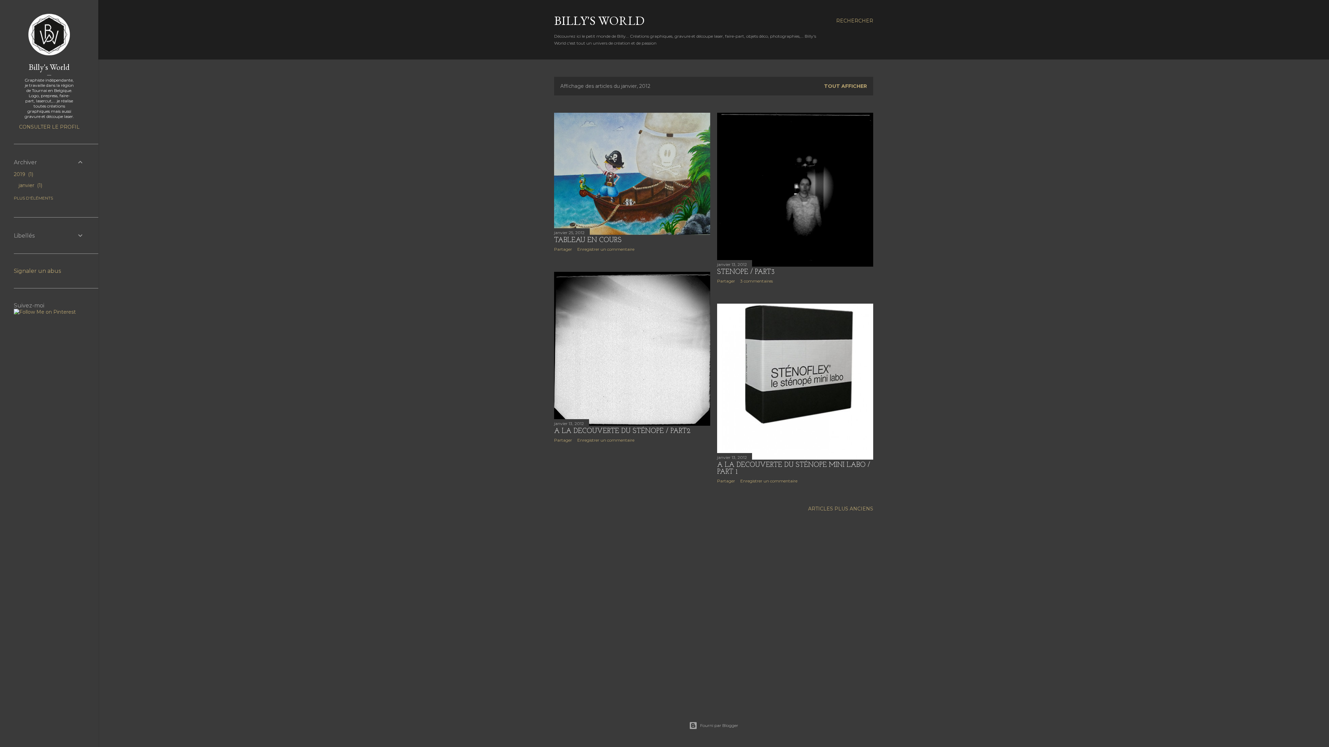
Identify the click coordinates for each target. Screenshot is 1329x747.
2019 (23, 174)
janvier (30, 185)
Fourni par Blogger (719, 725)
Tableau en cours (588, 240)
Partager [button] (563, 249)
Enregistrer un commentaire (605, 249)
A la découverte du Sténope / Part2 (622, 431)
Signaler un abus (37, 271)
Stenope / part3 (746, 272)
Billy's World (599, 20)
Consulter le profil (49, 127)
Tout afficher (845, 86)
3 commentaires (756, 281)
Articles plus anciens (840, 509)
